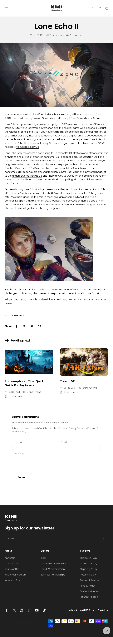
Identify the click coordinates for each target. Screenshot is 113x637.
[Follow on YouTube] (37, 610)
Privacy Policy (76, 428)
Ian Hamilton (19, 315)
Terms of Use (12, 569)
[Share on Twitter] (24, 326)
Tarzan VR (67, 381)
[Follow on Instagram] (22, 610)
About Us (10, 558)
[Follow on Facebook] (7, 610)
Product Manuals (89, 591)
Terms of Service (89, 580)
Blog (43, 558)
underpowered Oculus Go (27, 175)
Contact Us (11, 563)
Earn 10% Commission (53, 569)
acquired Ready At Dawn (46, 193)
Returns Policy (88, 574)
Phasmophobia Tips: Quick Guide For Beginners (24, 383)
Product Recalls (89, 596)
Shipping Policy (88, 569)
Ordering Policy (88, 563)
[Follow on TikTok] (44, 610)
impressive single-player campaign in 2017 (43, 124)
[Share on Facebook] (16, 326)
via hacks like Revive (27, 147)
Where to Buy (12, 580)
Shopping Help (88, 558)
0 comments (76, 35)
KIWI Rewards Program (53, 563)
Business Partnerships (53, 574)
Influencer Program (15, 574)
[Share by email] (39, 326)
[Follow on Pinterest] (29, 610)
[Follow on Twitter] (14, 610)
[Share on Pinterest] (32, 326)
